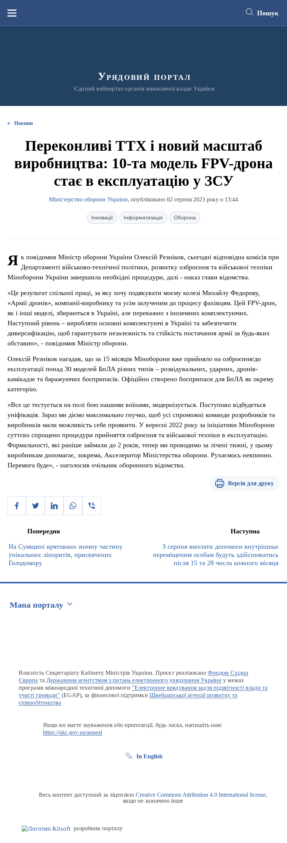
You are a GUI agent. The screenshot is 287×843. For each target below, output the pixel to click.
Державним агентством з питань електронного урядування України (134, 680)
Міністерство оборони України (88, 199)
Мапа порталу (36, 604)
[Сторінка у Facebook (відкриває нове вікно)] (128, 773)
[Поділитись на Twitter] (35, 506)
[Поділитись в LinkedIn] (54, 506)
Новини (23, 123)
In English (149, 756)
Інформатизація (143, 217)
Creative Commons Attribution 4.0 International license (201, 795)
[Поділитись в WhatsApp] (73, 506)
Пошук (267, 13)
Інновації (102, 217)
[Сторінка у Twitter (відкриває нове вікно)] (142, 773)
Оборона (185, 217)
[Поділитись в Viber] (92, 506)
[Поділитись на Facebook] (17, 506)
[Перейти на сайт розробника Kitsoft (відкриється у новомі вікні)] (46, 828)
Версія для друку (251, 483)
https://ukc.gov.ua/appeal (72, 732)
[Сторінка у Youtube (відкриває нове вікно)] (156, 773)
